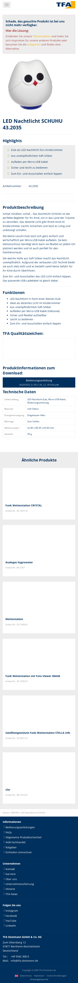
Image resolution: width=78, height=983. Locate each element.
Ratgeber (11, 847)
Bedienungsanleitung (39, 382)
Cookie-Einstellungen (57, 975)
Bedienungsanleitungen (20, 827)
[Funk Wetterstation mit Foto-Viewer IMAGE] (39, 655)
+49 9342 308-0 (20, 956)
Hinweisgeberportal (39, 979)
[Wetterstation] (39, 598)
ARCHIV (15, 812)
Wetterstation (14, 619)
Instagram (12, 911)
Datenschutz (26, 975)
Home (6, 812)
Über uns (11, 879)
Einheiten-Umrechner (19, 852)
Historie (10, 889)
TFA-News (12, 894)
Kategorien (33, 44)
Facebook (11, 915)
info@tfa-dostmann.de (24, 960)
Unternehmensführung (20, 884)
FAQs (9, 832)
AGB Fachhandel (16, 842)
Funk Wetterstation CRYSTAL (23, 505)
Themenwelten (42, 36)
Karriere (11, 874)
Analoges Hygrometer (19, 562)
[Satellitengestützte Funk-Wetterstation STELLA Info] (39, 711)
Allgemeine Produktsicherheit (24, 837)
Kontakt (10, 869)
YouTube (11, 920)
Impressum (39, 975)
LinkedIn (11, 926)
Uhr (7, 789)
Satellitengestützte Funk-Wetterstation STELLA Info (37, 732)
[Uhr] (39, 768)
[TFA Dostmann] (65, 4)
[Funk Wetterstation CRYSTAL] (39, 484)
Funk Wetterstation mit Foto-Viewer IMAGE (32, 676)
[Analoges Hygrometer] (39, 541)
